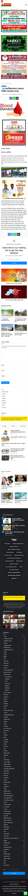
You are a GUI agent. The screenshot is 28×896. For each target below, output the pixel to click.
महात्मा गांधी (14, 578)
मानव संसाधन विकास (8, 798)
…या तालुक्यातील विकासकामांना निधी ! (5, 319)
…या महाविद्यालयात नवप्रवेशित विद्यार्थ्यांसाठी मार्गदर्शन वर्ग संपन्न (21, 320)
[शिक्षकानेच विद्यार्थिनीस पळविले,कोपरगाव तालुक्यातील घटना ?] (5, 432)
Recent (13, 426)
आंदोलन (5, 652)
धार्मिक (5, 737)
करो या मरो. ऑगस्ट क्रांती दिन (14, 572)
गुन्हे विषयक (4, 403)
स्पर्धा (5, 863)
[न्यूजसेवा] (6, 4)
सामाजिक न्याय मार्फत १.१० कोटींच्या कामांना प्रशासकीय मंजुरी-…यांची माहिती (6, 335)
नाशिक (5, 744)
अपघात (5, 636)
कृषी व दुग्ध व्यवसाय (7, 672)
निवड (5, 748)
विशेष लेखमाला (6, 827)
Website (3, 376)
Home (3, 83)
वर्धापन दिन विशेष (7, 811)
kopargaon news (9, 561)
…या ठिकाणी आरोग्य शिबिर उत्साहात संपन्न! (6, 487)
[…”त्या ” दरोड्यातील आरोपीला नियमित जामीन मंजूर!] (21, 626)
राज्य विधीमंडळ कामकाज (8, 800)
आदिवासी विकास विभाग (8, 650)
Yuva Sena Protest (14, 569)
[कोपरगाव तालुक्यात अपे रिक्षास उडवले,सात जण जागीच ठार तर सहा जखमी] (5, 457)
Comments (22, 426)
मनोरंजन (5, 784)
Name (3, 365)
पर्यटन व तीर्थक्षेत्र (7, 762)
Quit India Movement (11, 566)
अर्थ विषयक (7, 679)
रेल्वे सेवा (5, 802)
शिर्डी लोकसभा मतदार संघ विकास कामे (11, 838)
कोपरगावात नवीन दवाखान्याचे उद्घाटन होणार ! (21, 501)
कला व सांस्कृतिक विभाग (8, 670)
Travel (20, 566)
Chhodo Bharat (10, 552)
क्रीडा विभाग (6, 694)
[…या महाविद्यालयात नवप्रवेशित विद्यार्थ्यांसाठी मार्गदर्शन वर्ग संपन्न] (21, 312)
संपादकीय (4, 398)
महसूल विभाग (6, 786)
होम (2, 389)
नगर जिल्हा (6, 739)
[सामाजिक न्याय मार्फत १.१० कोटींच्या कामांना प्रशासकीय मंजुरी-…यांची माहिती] (7, 327)
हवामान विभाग (6, 865)
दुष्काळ (5, 733)
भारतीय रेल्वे (6, 777)
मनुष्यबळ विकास (7, 782)
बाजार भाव (6, 775)
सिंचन (5, 860)
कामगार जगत (7, 683)
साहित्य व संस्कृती (7, 858)
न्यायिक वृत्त (6, 755)
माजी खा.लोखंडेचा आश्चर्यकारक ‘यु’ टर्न (18, 437)
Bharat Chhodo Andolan (14, 549)
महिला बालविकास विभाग (8, 795)
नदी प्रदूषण (6, 742)
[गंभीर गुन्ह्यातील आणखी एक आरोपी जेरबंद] (21, 478)
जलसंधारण (6, 717)
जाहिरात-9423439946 (14, 9)
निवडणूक (4, 400)
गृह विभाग (6, 701)
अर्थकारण (5, 643)
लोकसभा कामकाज (7, 804)
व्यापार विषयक (6, 833)
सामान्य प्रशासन (7, 856)
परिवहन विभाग (6, 759)
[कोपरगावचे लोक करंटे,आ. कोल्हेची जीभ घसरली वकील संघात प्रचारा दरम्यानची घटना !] (5, 451)
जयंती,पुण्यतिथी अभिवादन (9, 715)
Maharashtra (19, 561)
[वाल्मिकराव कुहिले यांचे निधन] (6, 626)
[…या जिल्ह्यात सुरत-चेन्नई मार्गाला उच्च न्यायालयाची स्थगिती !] (21, 617)
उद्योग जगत (6, 661)
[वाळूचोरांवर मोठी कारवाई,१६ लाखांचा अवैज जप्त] (21, 621)
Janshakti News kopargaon (14, 558)
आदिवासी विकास (7, 647)
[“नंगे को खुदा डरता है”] (6, 617)
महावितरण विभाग (7, 791)
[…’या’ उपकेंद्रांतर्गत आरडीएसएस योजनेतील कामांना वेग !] (13, 626)
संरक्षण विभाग (6, 849)
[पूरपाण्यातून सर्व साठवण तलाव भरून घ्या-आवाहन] (21, 327)
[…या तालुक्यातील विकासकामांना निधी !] (7, 312)
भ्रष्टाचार (5, 780)
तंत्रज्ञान (5, 724)
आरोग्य (3, 405)
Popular (4, 426)
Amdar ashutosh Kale (18, 543)
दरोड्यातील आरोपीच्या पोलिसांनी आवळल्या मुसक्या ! (7, 501)
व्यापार (5, 831)
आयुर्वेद (5, 654)
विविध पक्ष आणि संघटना (8, 822)
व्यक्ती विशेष (6, 829)
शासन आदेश (6, 836)
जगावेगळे (5, 712)
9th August (7, 543)
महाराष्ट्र (3, 396)
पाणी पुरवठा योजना (7, 766)
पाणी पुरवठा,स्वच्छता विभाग (9, 768)
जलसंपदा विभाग (7, 719)
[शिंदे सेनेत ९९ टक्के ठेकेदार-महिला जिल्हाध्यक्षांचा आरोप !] (13, 621)
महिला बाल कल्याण (7, 793)
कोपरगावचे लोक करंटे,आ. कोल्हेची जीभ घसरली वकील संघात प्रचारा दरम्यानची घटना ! (17, 450)
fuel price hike (8, 555)
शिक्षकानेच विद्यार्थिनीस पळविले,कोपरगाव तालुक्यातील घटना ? (18, 431)
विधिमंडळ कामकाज (7, 818)
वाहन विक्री (6, 816)
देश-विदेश (4, 394)
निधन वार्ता (4, 407)
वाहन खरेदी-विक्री (7, 813)
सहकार (5, 851)
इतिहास (5, 656)
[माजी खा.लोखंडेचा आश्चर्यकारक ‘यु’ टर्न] (5, 439)
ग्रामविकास (6, 703)
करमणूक (5, 668)
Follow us (5, 592)
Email (2, 370)
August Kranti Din (14, 546)
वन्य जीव (5, 809)
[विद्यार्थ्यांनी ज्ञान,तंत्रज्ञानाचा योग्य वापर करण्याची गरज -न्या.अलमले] (6, 621)
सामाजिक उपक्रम (7, 854)
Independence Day (19, 555)
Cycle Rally (19, 552)
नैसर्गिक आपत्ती (6, 753)
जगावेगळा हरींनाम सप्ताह (8, 710)
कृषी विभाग (7, 685)
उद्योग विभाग (6, 663)
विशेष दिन (6, 825)
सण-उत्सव (6, 845)
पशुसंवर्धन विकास (7, 764)
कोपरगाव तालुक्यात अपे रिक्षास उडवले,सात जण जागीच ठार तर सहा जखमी (17, 457)
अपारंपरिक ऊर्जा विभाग (8, 638)
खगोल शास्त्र (6, 697)
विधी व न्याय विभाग (7, 820)
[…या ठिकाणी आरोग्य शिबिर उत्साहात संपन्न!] (7, 480)
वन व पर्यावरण (6, 807)
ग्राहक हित (6, 706)
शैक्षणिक (5, 840)
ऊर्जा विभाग (6, 665)
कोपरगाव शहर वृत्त (7, 692)
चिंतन (5, 708)
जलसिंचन (5, 721)
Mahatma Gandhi (14, 564)
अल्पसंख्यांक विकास (7, 645)
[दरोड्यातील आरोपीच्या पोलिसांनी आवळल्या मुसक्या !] (7, 496)
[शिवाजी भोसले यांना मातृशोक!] (13, 617)
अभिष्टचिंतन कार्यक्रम (7, 641)
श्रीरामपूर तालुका (7, 842)
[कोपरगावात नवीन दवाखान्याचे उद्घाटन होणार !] (21, 496)
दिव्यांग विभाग (6, 730)
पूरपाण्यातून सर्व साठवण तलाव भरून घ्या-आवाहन (21, 334)
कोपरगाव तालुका (9, 83)
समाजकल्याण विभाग (8, 847)
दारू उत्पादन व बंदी (7, 728)
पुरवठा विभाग (6, 771)
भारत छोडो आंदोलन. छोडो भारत (14, 575)
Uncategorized (8, 676)
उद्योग (5, 659)
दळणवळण (6, 726)
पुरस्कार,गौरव (6, 773)
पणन (5, 757)
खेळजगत (5, 699)
